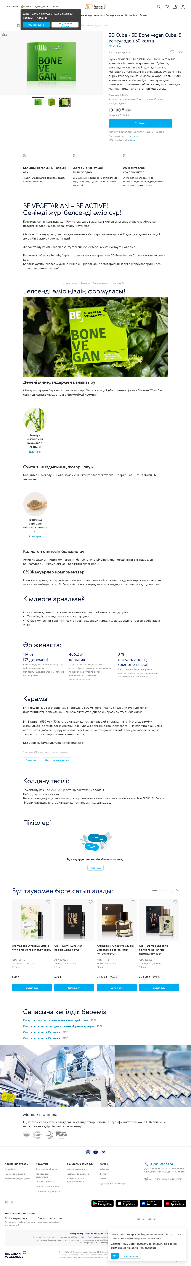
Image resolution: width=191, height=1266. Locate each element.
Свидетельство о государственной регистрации (63, 1026)
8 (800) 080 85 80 (161, 1164)
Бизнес (144, 15)
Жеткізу (103, 1173)
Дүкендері (92, 1237)
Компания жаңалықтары (17, 1178)
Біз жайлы (131, 15)
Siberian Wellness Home (47, 1186)
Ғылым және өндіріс (15, 1173)
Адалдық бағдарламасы (108, 15)
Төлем (103, 1178)
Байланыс (104, 1168)
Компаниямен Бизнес (46, 1168)
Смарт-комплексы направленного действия (59, 1020)
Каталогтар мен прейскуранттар (75, 1180)
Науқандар (85, 15)
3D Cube (115, 46)
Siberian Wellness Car (46, 1181)
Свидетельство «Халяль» (45, 1032)
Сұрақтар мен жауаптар (112, 1183)
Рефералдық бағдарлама (42, 1175)
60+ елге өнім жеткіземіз (165, 1179)
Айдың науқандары (77, 1168)
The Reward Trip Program (48, 1191)
